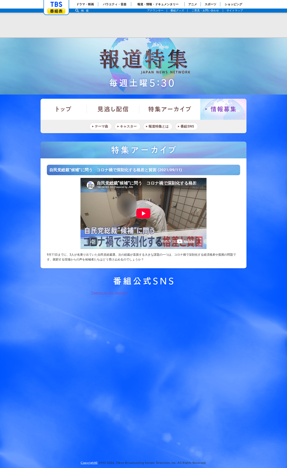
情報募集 (223, 109)
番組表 (56, 11)
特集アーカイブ (169, 109)
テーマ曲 (101, 126)
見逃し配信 (113, 109)
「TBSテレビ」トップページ (56, 4)
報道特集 (143, 66)
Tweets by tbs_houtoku (109, 293)
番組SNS (187, 126)
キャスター (128, 126)
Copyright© (89, 462)
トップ (64, 109)
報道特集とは (159, 126)
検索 (86, 10)
